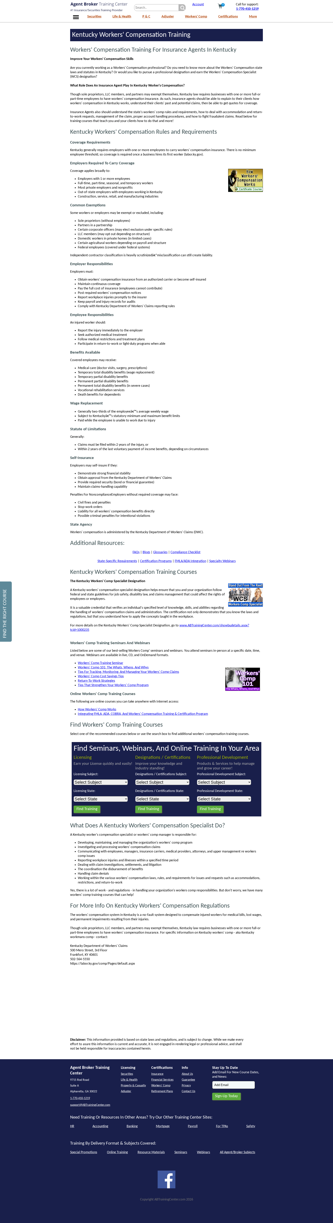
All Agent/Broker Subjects (237, 1152)
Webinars (203, 1152)
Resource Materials (151, 1152)
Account (198, 4)
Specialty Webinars (222, 561)
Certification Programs (156, 561)
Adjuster (167, 16)
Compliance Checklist (185, 552)
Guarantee (188, 1079)
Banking (132, 1126)
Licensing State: (84, 791)
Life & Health (122, 16)
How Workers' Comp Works (97, 709)
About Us (187, 1074)
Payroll (193, 1126)
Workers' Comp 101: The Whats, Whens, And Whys (113, 667)
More (253, 16)
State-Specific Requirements (117, 561)
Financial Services (162, 1079)
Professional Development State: (220, 791)
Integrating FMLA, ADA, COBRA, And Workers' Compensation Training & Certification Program (143, 714)
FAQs (136, 552)
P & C (146, 16)
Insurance (157, 1074)
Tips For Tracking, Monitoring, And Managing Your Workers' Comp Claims (128, 672)
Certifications (228, 16)
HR (72, 1126)
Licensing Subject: (86, 774)
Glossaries (160, 552)
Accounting (100, 1126)
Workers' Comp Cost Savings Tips (101, 676)
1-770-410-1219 (247, 9)
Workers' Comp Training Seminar (100, 663)
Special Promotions (83, 1152)
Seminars (180, 1152)
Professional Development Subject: (221, 774)
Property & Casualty (133, 1085)
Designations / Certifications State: (159, 791)
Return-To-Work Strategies (96, 681)
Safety (250, 1126)
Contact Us (188, 1091)
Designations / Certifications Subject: (161, 774)
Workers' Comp (196, 16)
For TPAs (222, 1126)
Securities (94, 16)
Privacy (186, 1085)
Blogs (146, 552)
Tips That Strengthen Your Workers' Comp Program (113, 685)
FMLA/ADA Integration (190, 561)
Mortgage (163, 1126)
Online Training (117, 1152)
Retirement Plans (162, 1091)
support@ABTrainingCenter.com (90, 1105)
